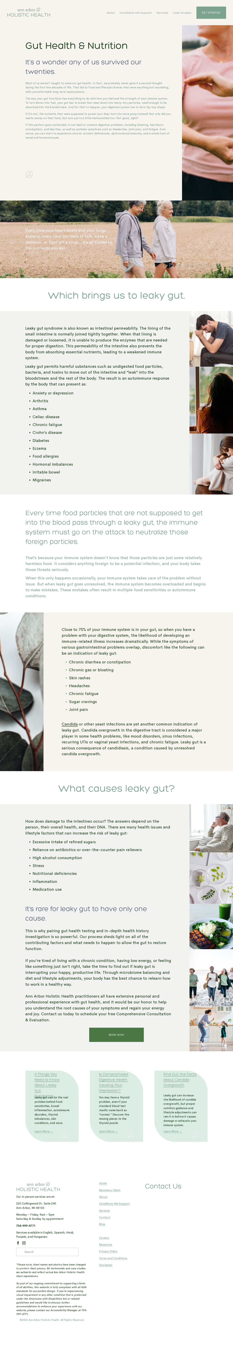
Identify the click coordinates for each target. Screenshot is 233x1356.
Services (162, 12)
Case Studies (182, 12)
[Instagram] (24, 1243)
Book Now (116, 1034)
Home (103, 1183)
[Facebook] (18, 1243)
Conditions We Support (136, 12)
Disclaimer (105, 1265)
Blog (102, 1224)
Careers (104, 1238)
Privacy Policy (108, 1251)
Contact (104, 1217)
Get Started (211, 12)
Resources (105, 1244)
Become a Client (109, 1190)
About (110, 12)
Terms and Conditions (113, 1258)
